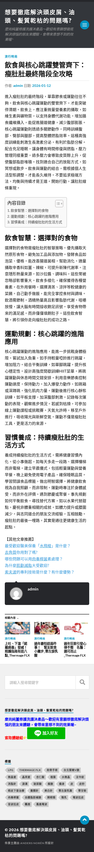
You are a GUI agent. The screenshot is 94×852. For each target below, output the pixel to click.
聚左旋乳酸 (65, 790)
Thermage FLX (30, 770)
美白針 (48, 790)
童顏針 (34, 790)
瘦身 (62, 783)
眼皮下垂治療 (16, 790)
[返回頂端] (84, 820)
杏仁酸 (40, 777)
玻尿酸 (38, 783)
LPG (10, 770)
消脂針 (12, 783)
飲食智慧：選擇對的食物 (29, 210)
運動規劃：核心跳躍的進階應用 (35, 216)
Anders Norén (32, 843)
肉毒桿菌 (13, 797)
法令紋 (80, 777)
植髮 (53, 777)
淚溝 (25, 783)
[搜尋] (82, 682)
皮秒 (82, 783)
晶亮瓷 (26, 777)
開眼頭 (51, 797)
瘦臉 (50, 783)
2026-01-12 (41, 85)
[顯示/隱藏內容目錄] (57, 203)
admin (18, 85)
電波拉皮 (78, 797)
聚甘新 (82, 790)
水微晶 (66, 777)
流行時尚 (11, 56)
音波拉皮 (13, 804)
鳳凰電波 (41, 804)
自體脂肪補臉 (33, 797)
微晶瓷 (12, 777)
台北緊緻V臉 (71, 770)
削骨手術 (52, 770)
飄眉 (27, 804)
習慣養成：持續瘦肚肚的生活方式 (36, 222)
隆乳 (64, 797)
